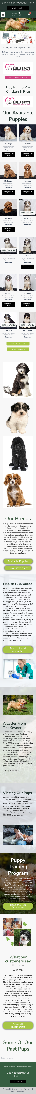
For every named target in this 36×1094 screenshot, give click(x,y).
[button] (3, 14)
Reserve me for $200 (8, 154)
